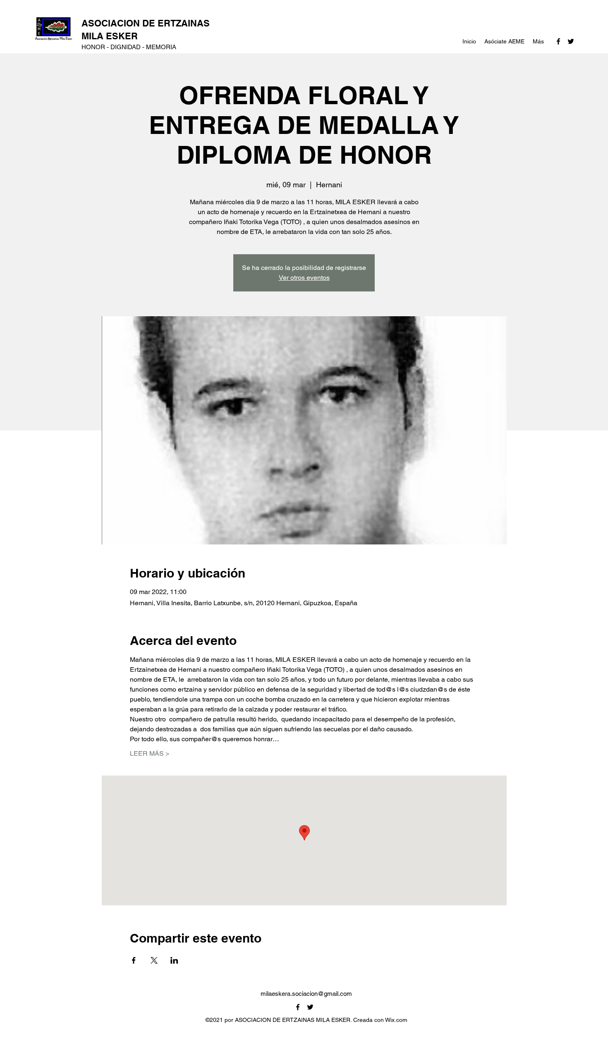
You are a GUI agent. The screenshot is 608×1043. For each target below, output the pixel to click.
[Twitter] (571, 41)
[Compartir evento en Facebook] (134, 960)
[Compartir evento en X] (154, 960)
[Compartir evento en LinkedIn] (174, 960)
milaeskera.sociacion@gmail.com (306, 993)
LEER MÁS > (149, 753)
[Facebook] (558, 41)
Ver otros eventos (304, 278)
